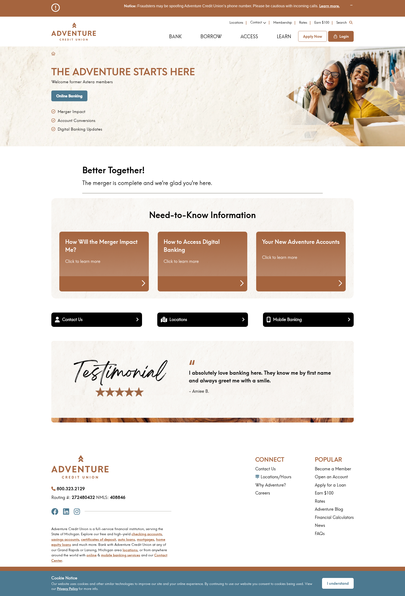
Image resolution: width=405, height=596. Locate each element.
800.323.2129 (71, 488)
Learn (284, 36)
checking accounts (146, 534)
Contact (256, 22)
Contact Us (72, 319)
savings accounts (65, 539)
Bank (175, 36)
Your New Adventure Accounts (301, 241)
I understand (338, 583)
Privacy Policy (67, 589)
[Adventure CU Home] (73, 32)
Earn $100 (321, 22)
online (91, 555)
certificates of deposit (98, 539)
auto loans (126, 539)
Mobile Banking (287, 319)
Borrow (211, 36)
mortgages (145, 539)
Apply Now (312, 36)
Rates (303, 22)
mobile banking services (120, 555)
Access (249, 36)
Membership (282, 22)
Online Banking (69, 96)
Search (341, 22)
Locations (236, 22)
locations (130, 550)
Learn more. (329, 6)
